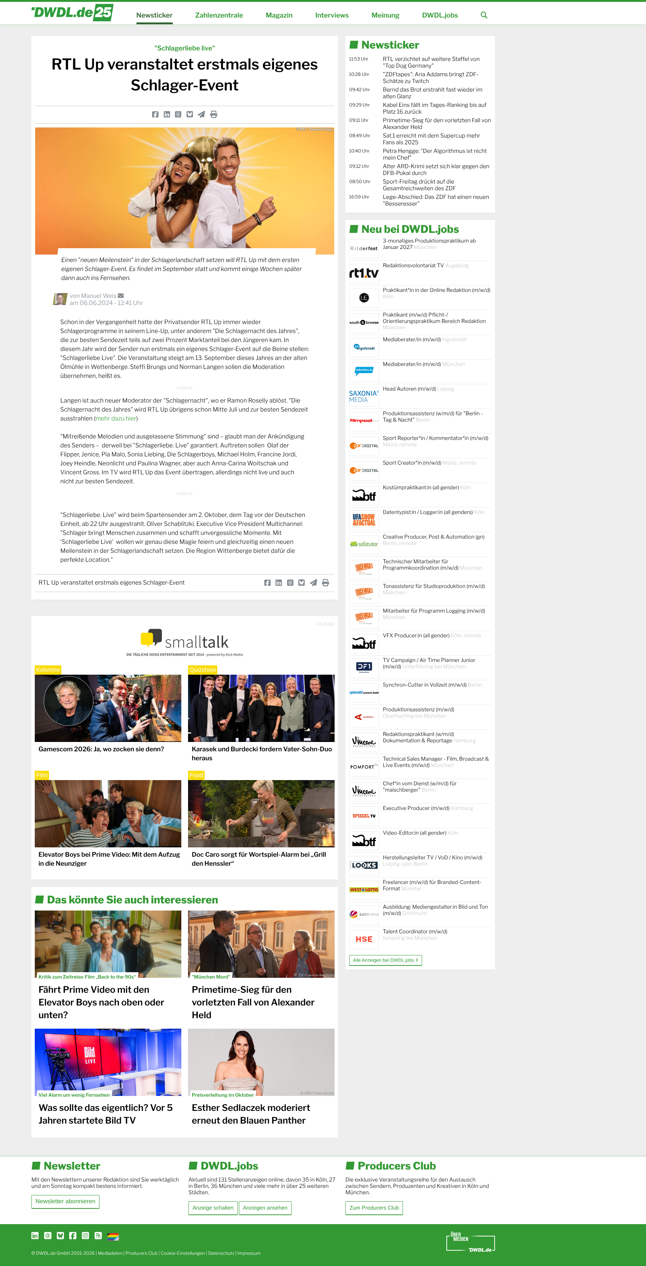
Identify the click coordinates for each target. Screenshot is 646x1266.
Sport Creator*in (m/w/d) (430, 463)
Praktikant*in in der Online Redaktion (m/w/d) (436, 293)
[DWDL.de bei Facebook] (72, 1236)
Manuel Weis (99, 295)
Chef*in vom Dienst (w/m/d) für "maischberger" (419, 786)
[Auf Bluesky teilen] (190, 114)
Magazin (279, 15)
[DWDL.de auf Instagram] (85, 1236)
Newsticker (154, 15)
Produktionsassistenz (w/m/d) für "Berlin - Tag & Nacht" (433, 416)
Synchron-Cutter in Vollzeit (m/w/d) (432, 685)
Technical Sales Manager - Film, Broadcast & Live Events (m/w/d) (436, 762)
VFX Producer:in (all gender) (432, 635)
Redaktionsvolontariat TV (426, 265)
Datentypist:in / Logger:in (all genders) (434, 512)
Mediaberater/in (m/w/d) (425, 339)
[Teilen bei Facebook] (155, 114)
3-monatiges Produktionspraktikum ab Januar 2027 (429, 244)
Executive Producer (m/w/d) (428, 808)
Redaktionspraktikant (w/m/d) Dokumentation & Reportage (429, 737)
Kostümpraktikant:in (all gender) (427, 487)
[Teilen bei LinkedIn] (167, 114)
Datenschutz (221, 1253)
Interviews (332, 15)
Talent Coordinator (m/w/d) (415, 934)
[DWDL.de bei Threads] (47, 1236)
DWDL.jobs (440, 15)
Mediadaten (110, 1253)
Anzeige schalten (213, 1208)
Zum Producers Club (374, 1208)
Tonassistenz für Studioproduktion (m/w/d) (434, 589)
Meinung (386, 15)
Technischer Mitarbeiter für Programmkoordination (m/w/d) (433, 564)
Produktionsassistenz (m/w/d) (418, 712)
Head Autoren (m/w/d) (418, 389)
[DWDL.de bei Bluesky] (60, 1236)
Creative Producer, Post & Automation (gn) (434, 540)
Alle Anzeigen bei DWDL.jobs (384, 960)
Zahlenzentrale (219, 15)
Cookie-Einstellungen (183, 1253)
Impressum (249, 1253)
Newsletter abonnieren (65, 1201)
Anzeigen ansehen (265, 1208)
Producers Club (141, 1253)
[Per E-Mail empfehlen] (201, 114)
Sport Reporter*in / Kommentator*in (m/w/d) (435, 441)
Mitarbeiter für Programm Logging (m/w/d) (434, 614)
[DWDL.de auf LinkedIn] (35, 1236)
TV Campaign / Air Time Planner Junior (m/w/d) (429, 663)
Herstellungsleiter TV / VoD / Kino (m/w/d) (433, 860)
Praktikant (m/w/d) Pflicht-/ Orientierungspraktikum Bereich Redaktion (434, 321)
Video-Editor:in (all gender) (420, 833)
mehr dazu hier (115, 418)
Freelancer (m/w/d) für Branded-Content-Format (432, 885)
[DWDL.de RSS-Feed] (98, 1236)
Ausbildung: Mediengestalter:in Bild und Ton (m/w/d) (435, 910)
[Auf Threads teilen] (178, 114)
